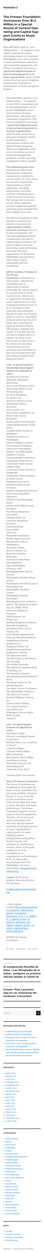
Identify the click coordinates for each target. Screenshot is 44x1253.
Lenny (8, 1181)
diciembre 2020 (12, 1082)
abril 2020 (10, 1106)
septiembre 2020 (13, 1091)
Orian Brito (10, 1196)
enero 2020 (10, 1115)
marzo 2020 (11, 1109)
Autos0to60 (11, 1145)
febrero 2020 (11, 1112)
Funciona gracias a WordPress (23, 1249)
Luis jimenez (11, 1184)
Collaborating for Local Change (19, 1031)
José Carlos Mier (12, 1175)
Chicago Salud (11, 1154)
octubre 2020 (11, 1088)
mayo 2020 (10, 1103)
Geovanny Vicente (13, 1166)
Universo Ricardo (13, 1214)
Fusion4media (12, 1163)
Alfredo (9, 1142)
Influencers (10, 1172)
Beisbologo (10, 1148)
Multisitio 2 (10, 7)
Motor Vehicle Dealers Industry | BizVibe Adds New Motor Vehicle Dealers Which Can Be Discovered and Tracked (23, 1052)
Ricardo (9, 1202)
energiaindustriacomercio (16, 1157)
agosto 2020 (11, 1094)
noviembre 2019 (12, 1118)
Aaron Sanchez (32, 949)
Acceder (9, 1231)
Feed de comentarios (14, 1237)
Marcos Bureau (12, 1190)
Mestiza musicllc (13, 1193)
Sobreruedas (11, 1208)
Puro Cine (10, 1199)
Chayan (9, 1151)
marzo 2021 (10, 1073)
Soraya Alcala (11, 1211)
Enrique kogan (12, 1160)
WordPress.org (12, 1240)
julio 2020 (10, 1097)
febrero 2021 (11, 1076)
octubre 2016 (11, 1121)
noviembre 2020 (12, 1085)
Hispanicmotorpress (14, 1169)
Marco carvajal (12, 1187)
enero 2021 (10, 1079)
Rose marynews (12, 1205)
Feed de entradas (13, 1234)
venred (11, 949)
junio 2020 (10, 1100)
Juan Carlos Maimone (15, 1178)
